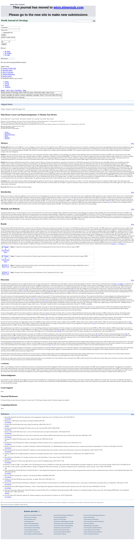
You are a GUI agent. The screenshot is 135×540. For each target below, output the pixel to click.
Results (6, 136)
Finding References (9, 74)
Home (7, 82)
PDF (14, 68)
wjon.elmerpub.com (69, 7)
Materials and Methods (10, 134)
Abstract (5, 68)
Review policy (7, 76)
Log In (7, 83)
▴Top (132, 143)
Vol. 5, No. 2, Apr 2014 (13, 90)
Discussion (7, 137)
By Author (8, 53)
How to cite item (8, 72)
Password (4, 30)
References (7, 138)
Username (4, 27)
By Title (7, 55)
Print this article (7, 70)
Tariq (24, 90)
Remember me (8, 32)
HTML (10, 68)
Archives (7, 87)
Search (7, 85)
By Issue (7, 51)
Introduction (7, 133)
